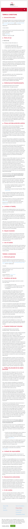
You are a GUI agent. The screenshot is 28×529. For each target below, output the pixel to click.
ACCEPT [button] (13, 525)
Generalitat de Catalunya (9, 22)
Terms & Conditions (20, 505)
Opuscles (5, 510)
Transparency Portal (20, 514)
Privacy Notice (19, 508)
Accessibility (18, 512)
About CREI (5, 505)
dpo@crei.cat (7, 190)
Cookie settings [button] (5, 525)
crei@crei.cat (7, 34)
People (4, 508)
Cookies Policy (19, 510)
